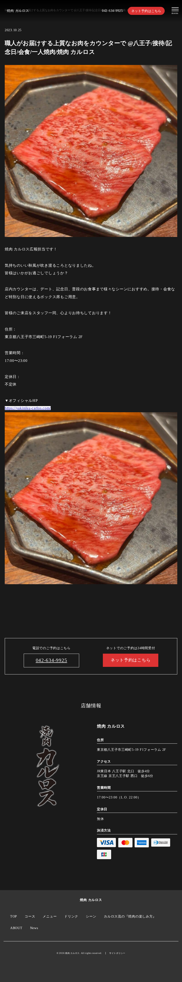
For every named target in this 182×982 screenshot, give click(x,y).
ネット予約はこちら (146, 11)
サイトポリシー (117, 953)
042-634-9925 (112, 11)
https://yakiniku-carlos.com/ (28, 408)
